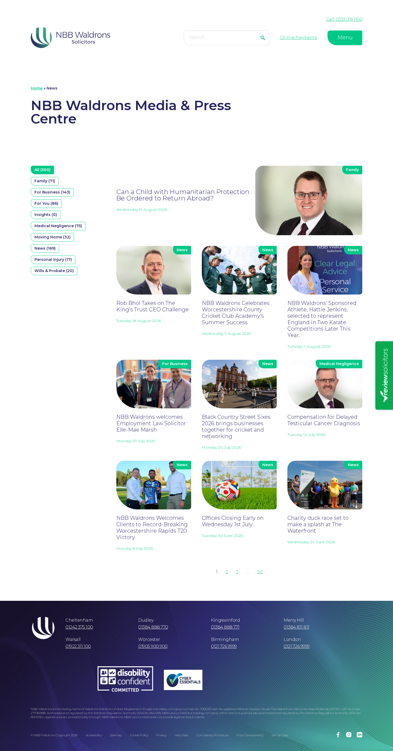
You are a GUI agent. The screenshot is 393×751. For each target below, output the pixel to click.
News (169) (45, 248)
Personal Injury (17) (53, 259)
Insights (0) (45, 214)
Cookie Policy (139, 735)
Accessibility (94, 735)
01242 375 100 (79, 627)
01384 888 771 (225, 627)
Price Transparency (249, 735)
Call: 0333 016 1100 (344, 19)
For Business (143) (52, 192)
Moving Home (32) (52, 237)
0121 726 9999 (224, 646)
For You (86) (46, 203)
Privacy (161, 735)
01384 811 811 (296, 627)
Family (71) (44, 181)
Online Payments (298, 37)
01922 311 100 (78, 646)
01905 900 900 (153, 646)
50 (260, 571)
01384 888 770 (153, 627)
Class (284, 735)
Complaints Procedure (212, 735)
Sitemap (116, 735)
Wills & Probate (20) (54, 270)
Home (37, 88)
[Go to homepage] (70, 37)
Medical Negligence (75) (58, 225)
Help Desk (181, 735)
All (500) (42, 169)
